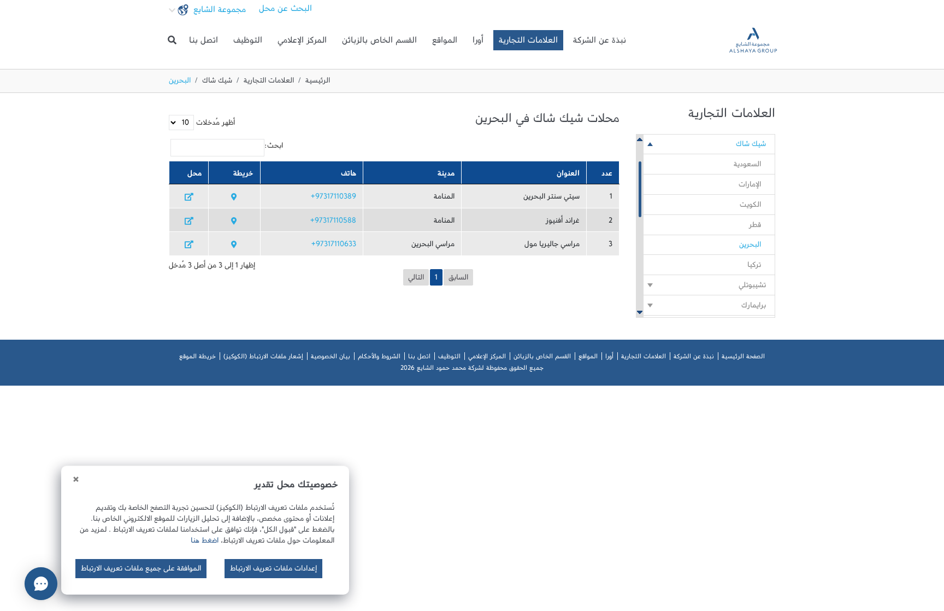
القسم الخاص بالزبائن (379, 43)
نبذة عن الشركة (599, 43)
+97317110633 (333, 246)
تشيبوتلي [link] (752, 287)
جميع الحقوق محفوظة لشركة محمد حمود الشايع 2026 (472, 369)
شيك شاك (217, 82)
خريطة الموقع (197, 358)
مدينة (446, 175)
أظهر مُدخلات (214, 124)
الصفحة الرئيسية (743, 358)
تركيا (754, 266)
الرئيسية (317, 82)
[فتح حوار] (41, 583)
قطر (755, 227)
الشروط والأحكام (379, 358)
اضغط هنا (205, 542)
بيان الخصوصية (330, 358)
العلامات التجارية (528, 43)
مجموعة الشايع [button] (218, 12)
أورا (478, 43)
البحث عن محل (285, 11)
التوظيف (247, 43)
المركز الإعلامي (302, 43)
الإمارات (750, 186)
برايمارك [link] (753, 307)
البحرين (750, 246)
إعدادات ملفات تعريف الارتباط (273, 570)
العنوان (568, 175)
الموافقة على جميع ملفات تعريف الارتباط (141, 570)
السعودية (747, 166)
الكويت (750, 206)
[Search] (172, 40)
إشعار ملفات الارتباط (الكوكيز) (263, 358)
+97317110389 (333, 198)
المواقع (444, 43)
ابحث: (273, 147)
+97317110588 (333, 222)
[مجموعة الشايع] (753, 40)
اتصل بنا (203, 43)
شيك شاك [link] (751, 146)
